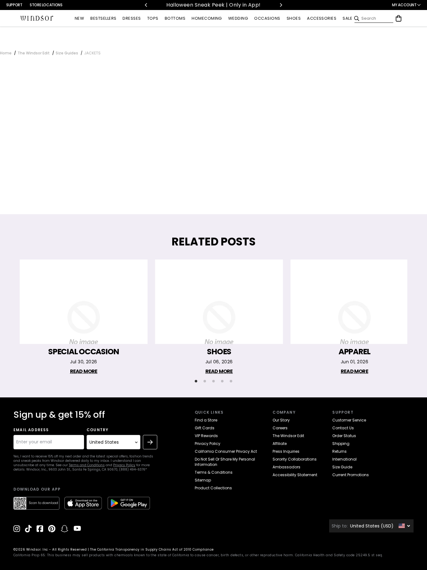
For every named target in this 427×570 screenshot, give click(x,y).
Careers (280, 428)
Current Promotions (350, 474)
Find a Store (206, 420)
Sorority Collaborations (295, 459)
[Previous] (146, 5)
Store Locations (46, 5)
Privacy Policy (124, 465)
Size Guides (67, 53)
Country (97, 429)
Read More (84, 371)
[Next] (281, 5)
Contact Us (343, 428)
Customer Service (349, 420)
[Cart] (398, 18)
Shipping (340, 443)
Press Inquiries (286, 451)
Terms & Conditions (214, 472)
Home (6, 53)
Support (14, 5)
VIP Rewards (206, 435)
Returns (339, 451)
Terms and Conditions (87, 465)
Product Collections (213, 488)
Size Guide (342, 467)
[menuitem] (79, 18)
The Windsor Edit (34, 53)
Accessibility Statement (295, 474)
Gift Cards (204, 428)
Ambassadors (286, 467)
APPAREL (354, 351)
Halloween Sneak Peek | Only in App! (213, 4)
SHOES (219, 351)
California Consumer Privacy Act (226, 451)
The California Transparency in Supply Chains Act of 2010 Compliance (152, 549)
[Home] (37, 18)
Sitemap (203, 480)
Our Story (281, 420)
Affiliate (280, 443)
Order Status (344, 435)
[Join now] (150, 442)
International (344, 459)
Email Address (31, 429)
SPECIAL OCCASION (83, 351)
